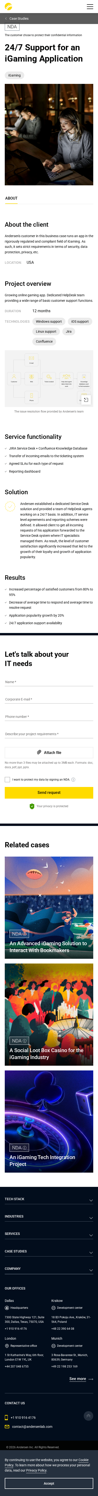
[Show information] (73, 780)
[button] (90, 6)
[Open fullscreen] (86, 400)
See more (77, 1378)
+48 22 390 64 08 (62, 1328)
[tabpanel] (49, 423)
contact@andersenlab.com (32, 1427)
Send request (49, 792)
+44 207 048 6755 (17, 1366)
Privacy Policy (36, 1470)
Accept (49, 1483)
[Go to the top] (88, 1416)
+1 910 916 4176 (16, 1328)
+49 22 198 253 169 (64, 1366)
